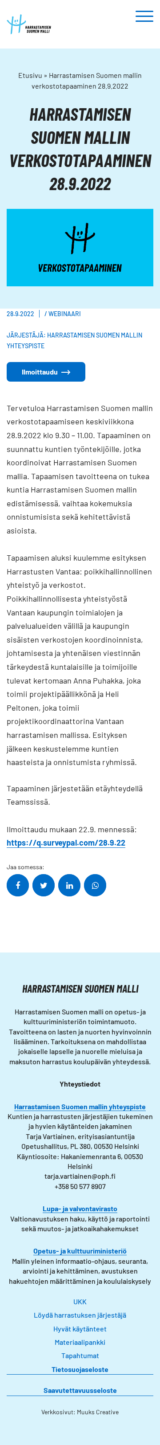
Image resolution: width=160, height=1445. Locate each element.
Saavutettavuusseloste (80, 1390)
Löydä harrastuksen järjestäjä (80, 1315)
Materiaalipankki (80, 1342)
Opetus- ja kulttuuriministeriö (80, 1250)
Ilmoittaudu (40, 371)
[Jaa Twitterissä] (43, 885)
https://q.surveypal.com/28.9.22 (66, 842)
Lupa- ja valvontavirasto (80, 1208)
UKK (80, 1301)
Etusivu (30, 75)
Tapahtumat (80, 1355)
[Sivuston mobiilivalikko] (144, 17)
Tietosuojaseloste (80, 1369)
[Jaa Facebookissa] (18, 885)
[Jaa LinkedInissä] (69, 885)
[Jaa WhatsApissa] (95, 885)
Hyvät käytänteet (80, 1328)
